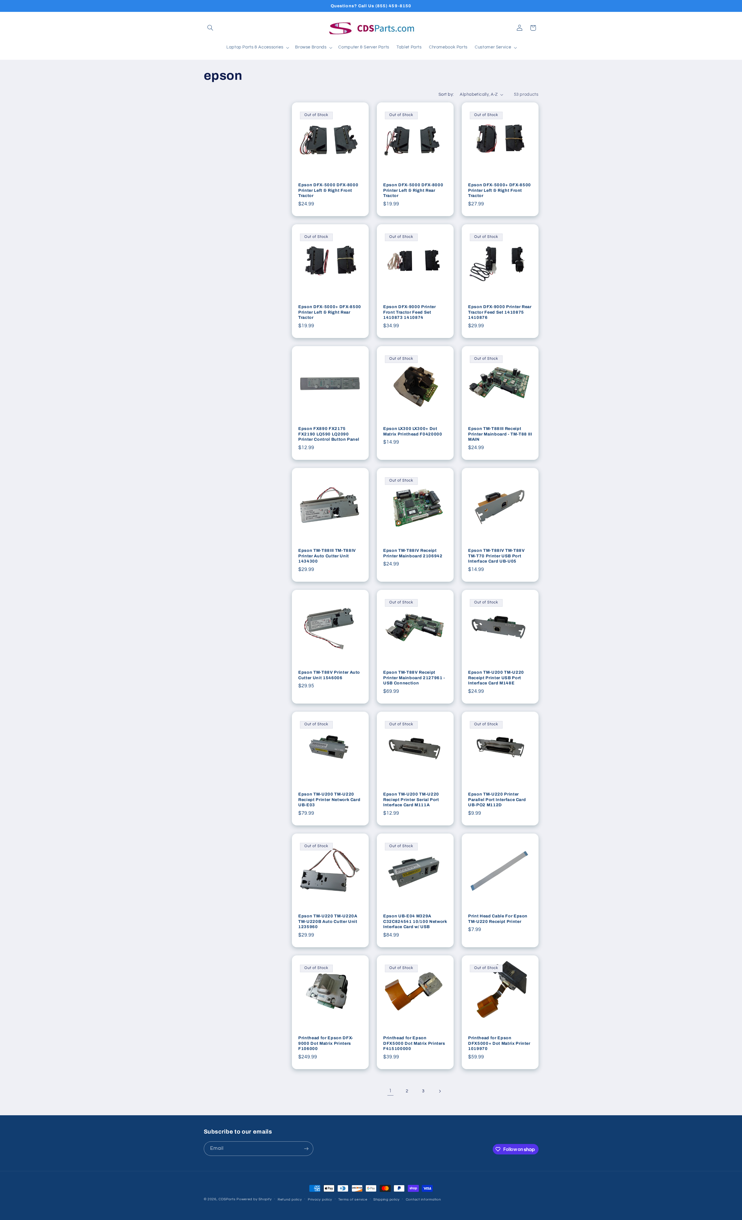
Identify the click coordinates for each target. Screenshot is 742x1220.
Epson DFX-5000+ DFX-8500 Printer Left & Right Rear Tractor (329, 312)
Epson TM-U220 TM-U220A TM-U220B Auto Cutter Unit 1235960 (327, 921)
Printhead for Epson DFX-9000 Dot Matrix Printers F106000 (325, 1043)
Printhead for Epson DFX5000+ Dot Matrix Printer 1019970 (499, 1043)
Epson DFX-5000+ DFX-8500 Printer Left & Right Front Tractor (499, 190)
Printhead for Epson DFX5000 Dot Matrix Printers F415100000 (414, 1043)
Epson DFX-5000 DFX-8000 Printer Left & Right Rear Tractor (413, 190)
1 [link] (390, 1091)
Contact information (423, 1199)
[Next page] (439, 1091)
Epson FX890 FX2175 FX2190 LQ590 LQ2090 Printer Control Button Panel (328, 434)
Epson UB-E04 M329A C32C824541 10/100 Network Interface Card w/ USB (415, 921)
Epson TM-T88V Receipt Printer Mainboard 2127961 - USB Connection (414, 678)
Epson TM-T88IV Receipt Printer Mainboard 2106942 (413, 553)
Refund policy (290, 1199)
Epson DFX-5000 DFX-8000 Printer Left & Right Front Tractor (328, 190)
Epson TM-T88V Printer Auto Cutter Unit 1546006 (329, 675)
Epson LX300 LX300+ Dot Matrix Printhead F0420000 (412, 431)
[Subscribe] (306, 1148)
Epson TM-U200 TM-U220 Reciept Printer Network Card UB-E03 (329, 799)
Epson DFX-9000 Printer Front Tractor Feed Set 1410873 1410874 (409, 312)
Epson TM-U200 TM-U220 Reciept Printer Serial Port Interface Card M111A (411, 799)
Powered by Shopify (254, 1199)
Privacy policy (320, 1199)
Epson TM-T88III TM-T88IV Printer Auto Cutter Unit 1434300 (327, 556)
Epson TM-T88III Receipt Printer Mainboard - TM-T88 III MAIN (500, 434)
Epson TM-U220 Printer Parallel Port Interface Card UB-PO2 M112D (497, 799)
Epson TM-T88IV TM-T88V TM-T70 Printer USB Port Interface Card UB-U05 (496, 556)
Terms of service (353, 1199)
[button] (210, 28)
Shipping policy (386, 1199)
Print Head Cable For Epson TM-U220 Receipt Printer (498, 919)
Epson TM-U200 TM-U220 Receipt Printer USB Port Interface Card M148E (496, 678)
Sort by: (446, 94)
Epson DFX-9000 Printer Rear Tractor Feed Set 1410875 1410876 (500, 312)
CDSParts (227, 1199)
